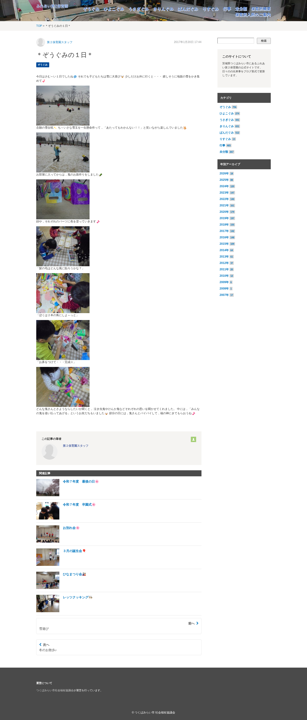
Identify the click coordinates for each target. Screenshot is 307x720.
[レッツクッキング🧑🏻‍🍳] (64, 611)
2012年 (224, 262)
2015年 (224, 243)
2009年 (224, 282)
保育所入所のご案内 (253, 14)
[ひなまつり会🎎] (61, 587)
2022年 (224, 199)
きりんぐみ (163, 9)
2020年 (224, 211)
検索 (264, 40)
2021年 (224, 205)
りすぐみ (211, 9)
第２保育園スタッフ (59, 42)
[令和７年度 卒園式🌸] (66, 518)
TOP (39, 25)
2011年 (224, 269)
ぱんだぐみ (188, 9)
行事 (227, 9)
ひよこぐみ (114, 9)
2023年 (224, 192)
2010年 (224, 275)
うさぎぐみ (138, 9)
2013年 (224, 256)
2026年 (224, 173)
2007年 (224, 294)
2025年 (224, 179)
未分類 (241, 9)
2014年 (224, 250)
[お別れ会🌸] (58, 541)
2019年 (224, 218)
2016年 (224, 237)
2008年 (224, 288)
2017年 (224, 230)
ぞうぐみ (91, 9)
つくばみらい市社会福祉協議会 (55, 690)
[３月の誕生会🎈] (61, 564)
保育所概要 (261, 9)
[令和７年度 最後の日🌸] (67, 495)
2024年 (224, 186)
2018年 (224, 224)
